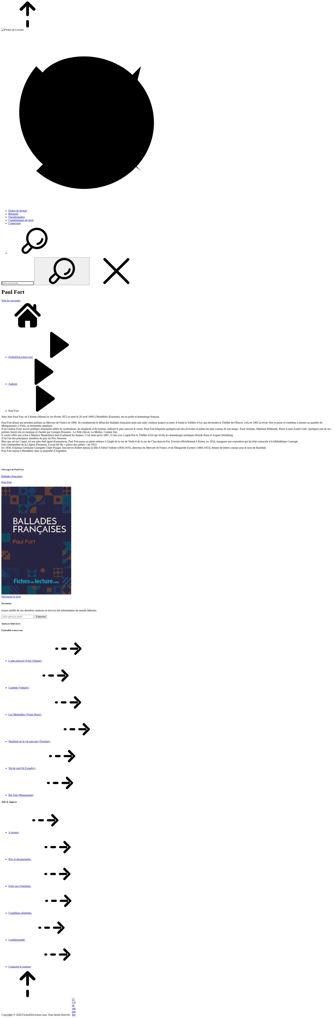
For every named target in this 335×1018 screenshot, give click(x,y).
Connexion (14, 223)
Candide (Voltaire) (18, 687)
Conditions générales (20, 912)
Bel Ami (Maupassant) (21, 795)
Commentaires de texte (21, 220)
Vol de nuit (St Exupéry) (22, 768)
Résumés (13, 213)
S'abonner (41, 616)
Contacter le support (19, 966)
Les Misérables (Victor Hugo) (25, 714)
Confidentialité (16, 939)
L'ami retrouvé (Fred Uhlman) (25, 660)
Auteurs (12, 383)
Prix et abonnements (19, 859)
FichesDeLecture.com (20, 357)
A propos (13, 832)
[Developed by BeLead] (73, 1014)
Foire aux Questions (19, 886)
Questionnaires (16, 217)
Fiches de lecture (17, 210)
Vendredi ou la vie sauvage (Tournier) (29, 741)
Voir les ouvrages (10, 300)
